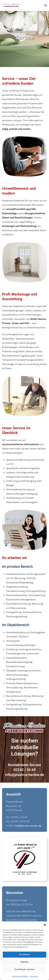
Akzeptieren (24, 954)
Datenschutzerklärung (20, 976)
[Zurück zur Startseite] (11, 5)
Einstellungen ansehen (25, 969)
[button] (45, 924)
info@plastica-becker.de (24, 774)
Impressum (34, 976)
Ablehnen (24, 962)
